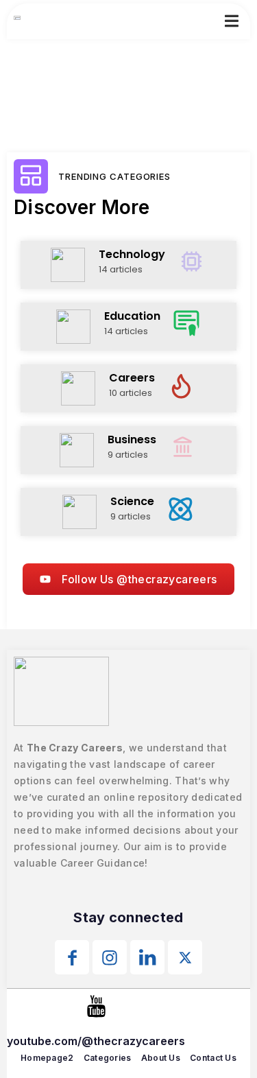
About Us (160, 1058)
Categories (108, 1058)
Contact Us (213, 1058)
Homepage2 (47, 1058)
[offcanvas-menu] (231, 21)
